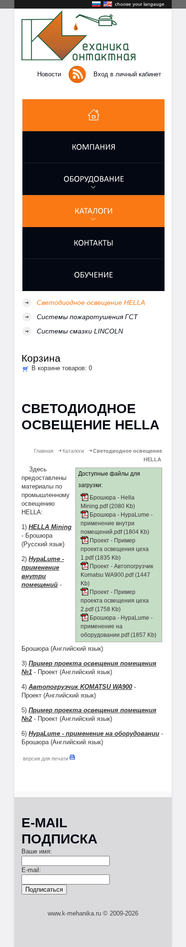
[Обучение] (93, 275)
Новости (49, 74)
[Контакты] (93, 243)
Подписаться (44, 889)
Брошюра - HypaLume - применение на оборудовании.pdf (117, 626)
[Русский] (97, 5)
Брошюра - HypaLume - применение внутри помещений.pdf (117, 523)
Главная (43, 451)
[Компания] (93, 147)
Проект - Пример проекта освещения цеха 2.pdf (115, 601)
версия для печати (46, 758)
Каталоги (73, 451)
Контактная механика (82, 35)
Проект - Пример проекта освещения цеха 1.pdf (115, 549)
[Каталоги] (93, 211)
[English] (108, 5)
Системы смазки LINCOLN (80, 331)
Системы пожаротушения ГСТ (87, 317)
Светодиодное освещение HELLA (91, 302)
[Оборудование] (93, 179)
